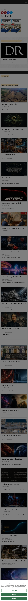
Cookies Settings (14, 590)
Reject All (14, 594)
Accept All (14, 598)
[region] (14, 590)
